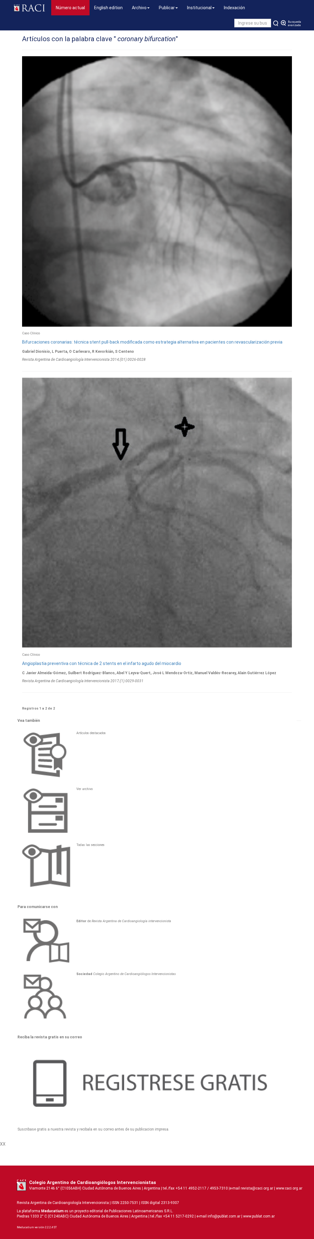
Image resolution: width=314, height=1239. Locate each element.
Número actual (73, 7)
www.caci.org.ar (289, 1188)
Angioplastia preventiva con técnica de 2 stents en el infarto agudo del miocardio (101, 663)
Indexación (234, 7)
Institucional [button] (199, 7)
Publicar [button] (167, 7)
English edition (108, 7)
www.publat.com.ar (258, 1216)
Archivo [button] (139, 7)
